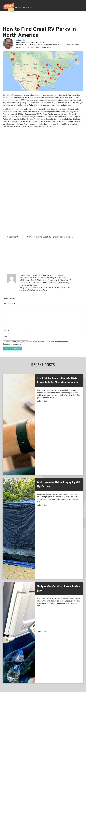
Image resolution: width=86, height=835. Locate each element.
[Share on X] (2, 415)
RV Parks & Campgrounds (13, 95)
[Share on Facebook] (2, 409)
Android (48, 98)
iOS (39, 98)
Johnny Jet (21, 40)
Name (6, 331)
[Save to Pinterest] (2, 420)
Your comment (9, 303)
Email (5, 336)
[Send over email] (2, 425)
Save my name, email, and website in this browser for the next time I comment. (36, 342)
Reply (60, 275)
